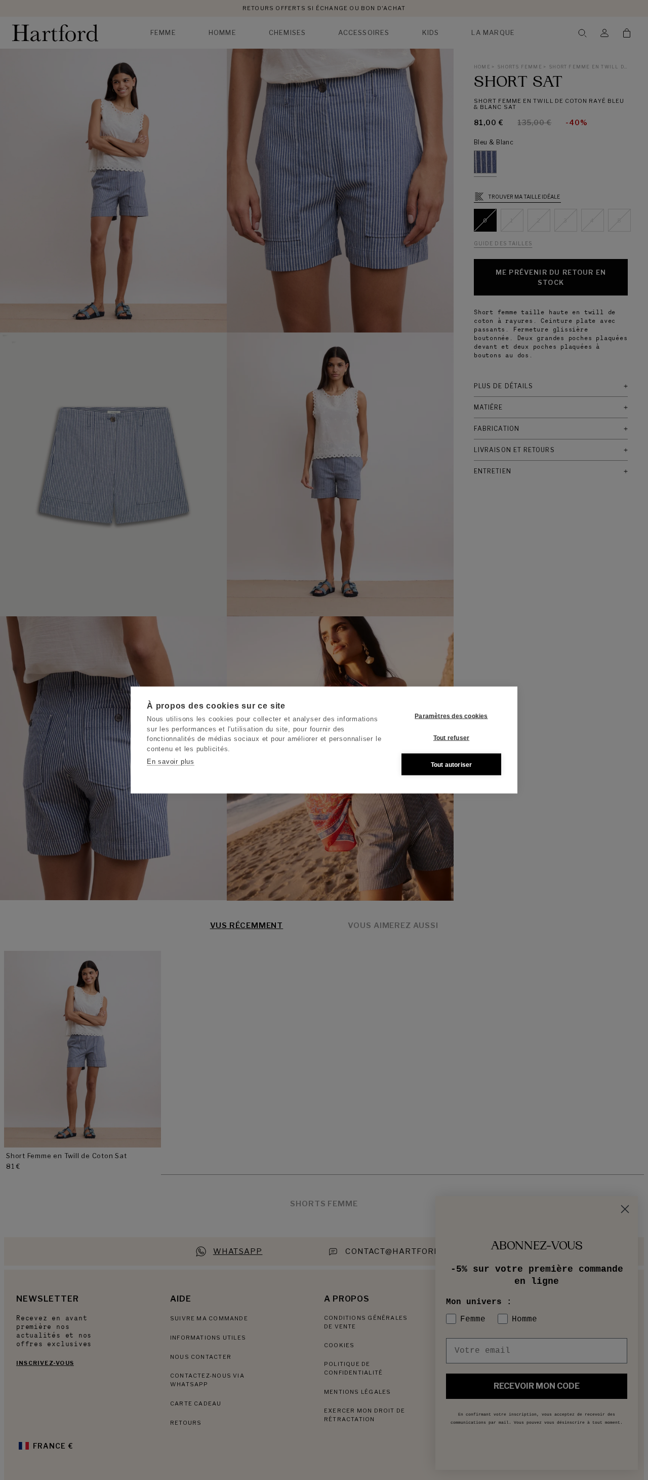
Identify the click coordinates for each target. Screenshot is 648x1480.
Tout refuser (451, 737)
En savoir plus (170, 761)
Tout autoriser (451, 764)
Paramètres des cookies (451, 715)
